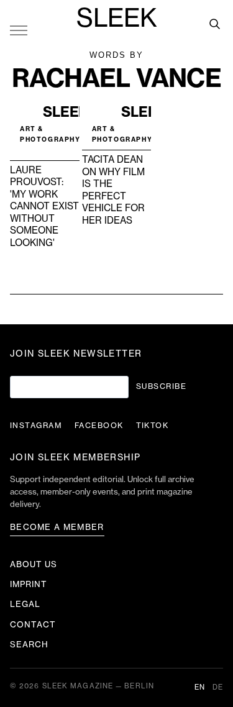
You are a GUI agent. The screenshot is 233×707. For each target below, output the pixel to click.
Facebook (99, 425)
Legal (25, 604)
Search (29, 645)
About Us (33, 564)
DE (217, 687)
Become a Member (57, 527)
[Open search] (214, 23)
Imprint (28, 584)
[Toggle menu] (18, 30)
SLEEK (116, 18)
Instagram (36, 425)
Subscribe (161, 386)
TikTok (152, 425)
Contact (33, 625)
